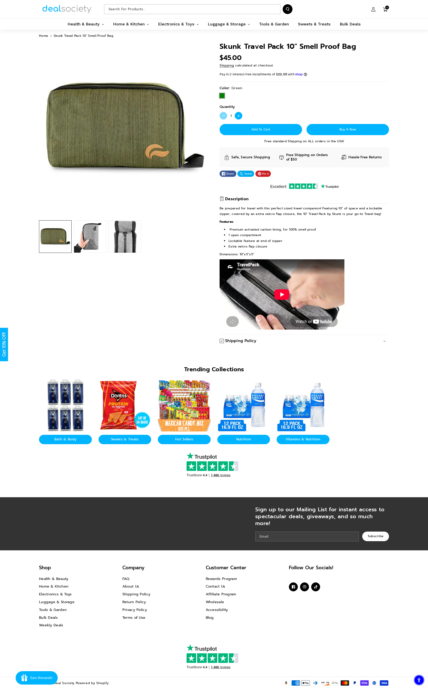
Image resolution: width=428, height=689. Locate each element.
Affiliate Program (221, 594)
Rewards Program (221, 579)
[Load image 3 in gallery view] (125, 236)
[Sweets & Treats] (125, 405)
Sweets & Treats (125, 439)
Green (222, 95)
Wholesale (215, 602)
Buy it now (348, 129)
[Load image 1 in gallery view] (55, 236)
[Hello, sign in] (373, 9)
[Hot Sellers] (184, 405)
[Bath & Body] (65, 405)
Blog (210, 617)
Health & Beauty (53, 579)
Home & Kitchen (53, 586)
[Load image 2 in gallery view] (90, 236)
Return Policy (134, 602)
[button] (385, 9)
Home (43, 35)
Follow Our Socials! (311, 567)
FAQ (126, 579)
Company (133, 567)
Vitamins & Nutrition (303, 439)
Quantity (227, 106)
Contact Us (215, 586)
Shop (45, 567)
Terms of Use (134, 617)
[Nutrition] (243, 405)
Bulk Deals (48, 617)
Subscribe (376, 536)
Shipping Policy (136, 594)
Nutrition (243, 439)
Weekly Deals (51, 625)
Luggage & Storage (56, 602)
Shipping (227, 65)
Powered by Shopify (92, 683)
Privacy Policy (134, 610)
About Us (130, 586)
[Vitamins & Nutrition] (303, 405)
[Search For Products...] (287, 9)
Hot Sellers (184, 439)
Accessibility (217, 610)
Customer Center (226, 567)
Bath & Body (65, 439)
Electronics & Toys (55, 594)
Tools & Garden (53, 610)
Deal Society (64, 683)
